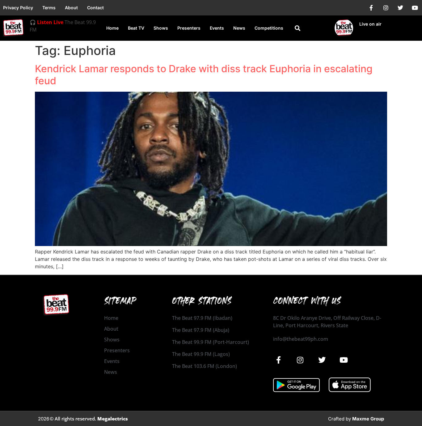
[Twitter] (400, 7)
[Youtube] (415, 7)
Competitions (269, 28)
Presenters (188, 28)
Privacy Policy (18, 7)
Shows (161, 28)
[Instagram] (386, 7)
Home (112, 28)
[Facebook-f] (371, 7)
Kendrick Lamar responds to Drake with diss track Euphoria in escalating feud (204, 74)
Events (217, 28)
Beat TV (136, 28)
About (71, 7)
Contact (95, 7)
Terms (49, 7)
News (239, 28)
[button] (298, 28)
